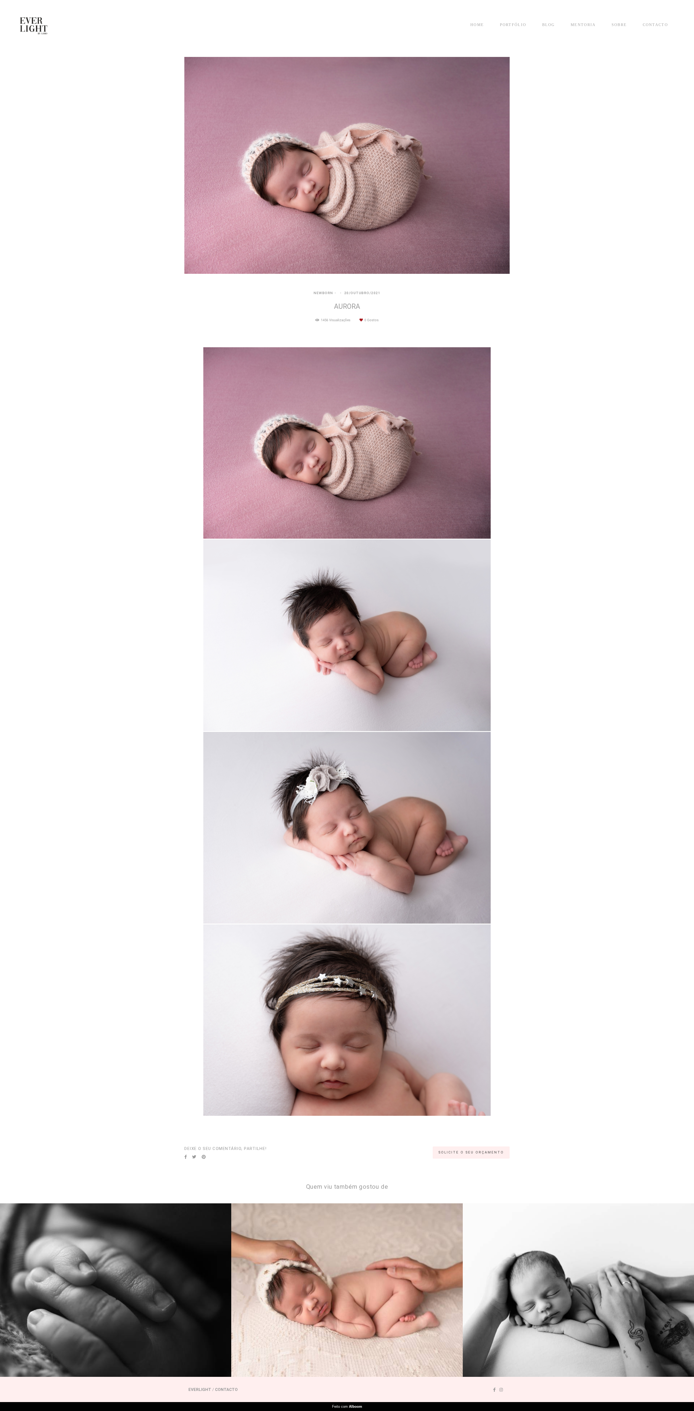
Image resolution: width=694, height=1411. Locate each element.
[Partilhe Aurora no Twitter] (194, 1157)
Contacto (226, 1390)
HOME (477, 25)
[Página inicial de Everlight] (37, 25)
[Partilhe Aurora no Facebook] (185, 1157)
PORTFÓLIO (513, 25)
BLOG (548, 25)
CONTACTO (655, 25)
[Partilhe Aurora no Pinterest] (204, 1157)
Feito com (347, 1406)
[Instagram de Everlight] (501, 1390)
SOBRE (619, 25)
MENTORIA (583, 25)
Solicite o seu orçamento (471, 1152)
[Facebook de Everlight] (494, 1390)
